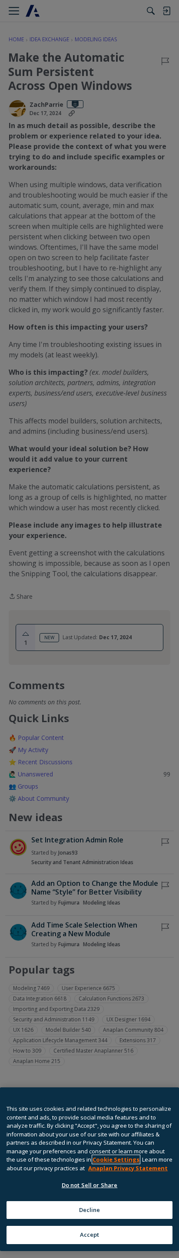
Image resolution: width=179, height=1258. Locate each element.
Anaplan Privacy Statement (128, 1168)
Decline (89, 1210)
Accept (89, 1234)
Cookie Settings (116, 1159)
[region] (89, 1169)
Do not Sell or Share (90, 1185)
